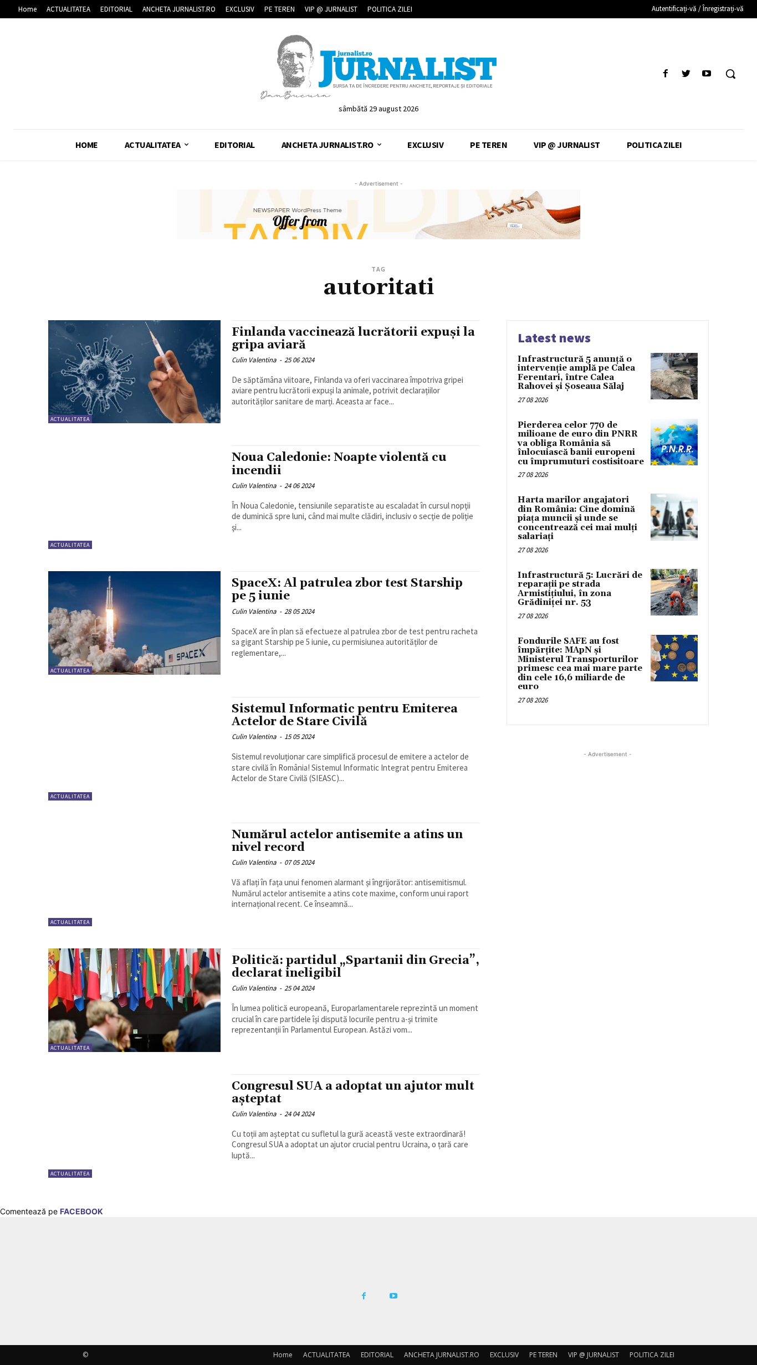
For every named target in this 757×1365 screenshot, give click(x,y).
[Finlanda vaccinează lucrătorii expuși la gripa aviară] (134, 372)
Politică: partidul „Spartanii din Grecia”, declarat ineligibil (355, 967)
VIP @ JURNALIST (593, 1354)
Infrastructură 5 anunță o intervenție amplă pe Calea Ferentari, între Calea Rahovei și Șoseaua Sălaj (576, 373)
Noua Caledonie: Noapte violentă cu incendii (339, 464)
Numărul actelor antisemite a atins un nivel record (347, 841)
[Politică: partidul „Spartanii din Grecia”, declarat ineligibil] (134, 1000)
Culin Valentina (254, 360)
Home (283, 1354)
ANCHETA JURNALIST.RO (441, 1354)
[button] (730, 73)
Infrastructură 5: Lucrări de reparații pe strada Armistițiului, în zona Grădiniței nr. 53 (580, 589)
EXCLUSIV (504, 1354)
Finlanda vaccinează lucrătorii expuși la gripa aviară (353, 338)
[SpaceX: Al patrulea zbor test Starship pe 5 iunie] (134, 623)
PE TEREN (543, 1354)
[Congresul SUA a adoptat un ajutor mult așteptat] (134, 1126)
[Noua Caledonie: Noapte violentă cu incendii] (134, 497)
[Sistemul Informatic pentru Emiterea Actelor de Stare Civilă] (134, 748)
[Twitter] (686, 73)
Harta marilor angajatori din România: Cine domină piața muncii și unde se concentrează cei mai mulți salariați (577, 518)
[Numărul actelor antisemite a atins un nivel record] (134, 874)
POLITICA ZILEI (652, 1354)
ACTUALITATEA (70, 419)
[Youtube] (706, 73)
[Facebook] (665, 73)
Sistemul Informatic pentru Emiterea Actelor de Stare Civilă (345, 715)
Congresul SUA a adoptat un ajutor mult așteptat (353, 1092)
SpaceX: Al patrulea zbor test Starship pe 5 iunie (347, 589)
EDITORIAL (377, 1354)
